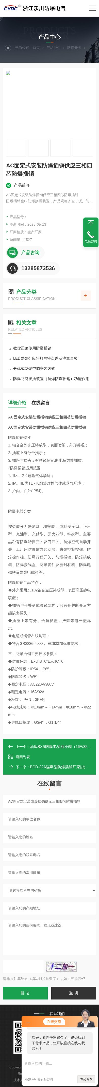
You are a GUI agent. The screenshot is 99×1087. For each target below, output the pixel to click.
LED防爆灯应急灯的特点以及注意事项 (45, 358)
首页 (36, 48)
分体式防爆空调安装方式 (34, 368)
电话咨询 (91, 241)
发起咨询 (86, 1079)
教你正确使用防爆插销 (32, 348)
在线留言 (40, 402)
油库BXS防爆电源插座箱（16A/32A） (62, 746)
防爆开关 (74, 48)
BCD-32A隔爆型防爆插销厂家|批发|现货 (63, 767)
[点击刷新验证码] (61, 967)
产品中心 (53, 48)
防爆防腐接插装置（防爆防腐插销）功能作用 (51, 378)
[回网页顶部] (91, 223)
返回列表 (23, 757)
